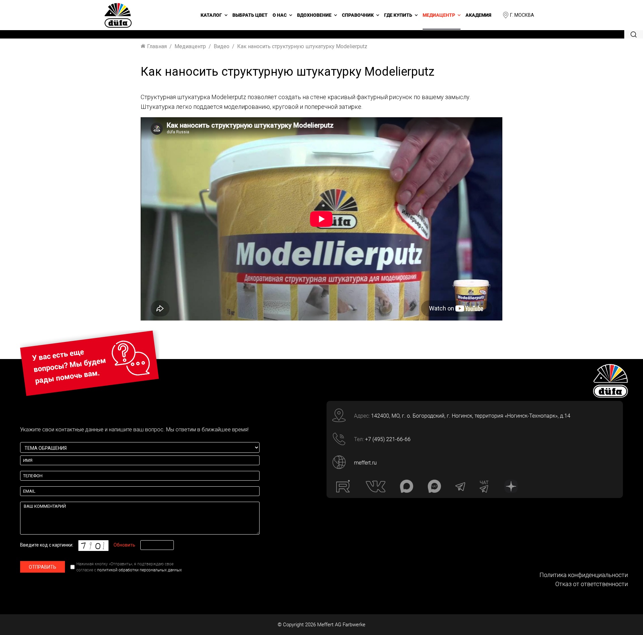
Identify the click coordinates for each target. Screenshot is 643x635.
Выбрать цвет (250, 15)
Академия (478, 15)
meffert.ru (365, 463)
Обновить (124, 545)
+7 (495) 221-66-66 (388, 439)
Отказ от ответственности (591, 583)
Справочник (358, 15)
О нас (280, 15)
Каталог (211, 15)
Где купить (398, 15)
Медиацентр (439, 15)
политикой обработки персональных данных (139, 570)
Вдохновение (314, 15)
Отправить (42, 567)
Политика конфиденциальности (584, 574)
